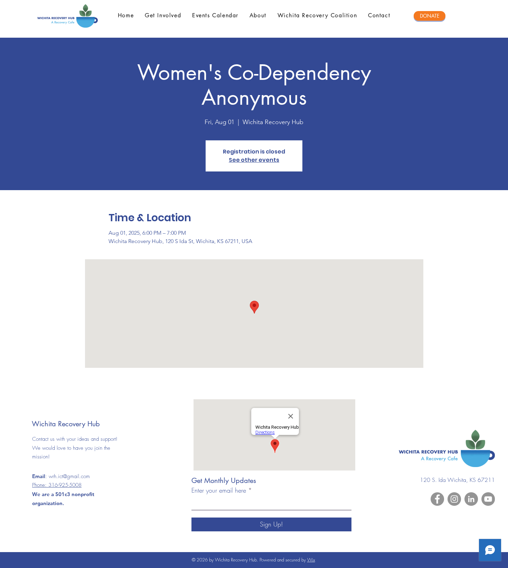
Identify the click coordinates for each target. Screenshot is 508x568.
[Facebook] (437, 499)
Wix (311, 560)
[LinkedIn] (471, 499)
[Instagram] (454, 499)
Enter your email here (218, 490)
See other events (254, 160)
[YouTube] (488, 499)
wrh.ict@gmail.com (69, 476)
